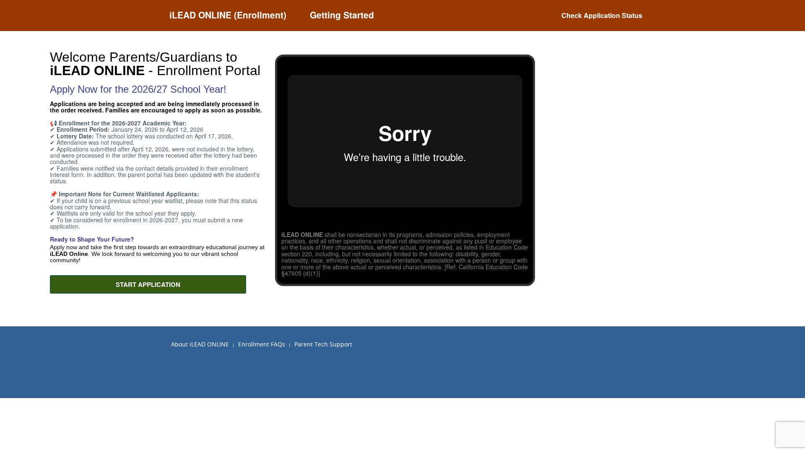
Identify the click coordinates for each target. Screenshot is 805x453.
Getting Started (342, 14)
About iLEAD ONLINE (200, 344)
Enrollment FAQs (261, 344)
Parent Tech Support (323, 344)
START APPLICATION (148, 284)
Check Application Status (601, 15)
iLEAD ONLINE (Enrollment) (227, 14)
